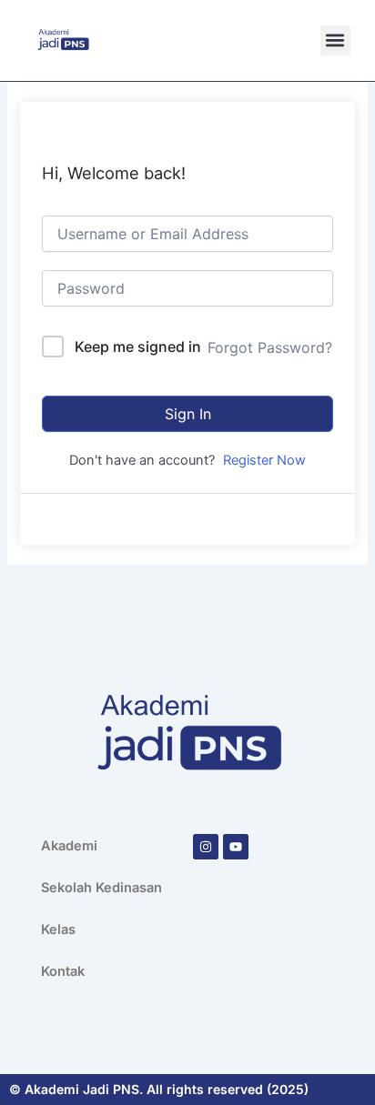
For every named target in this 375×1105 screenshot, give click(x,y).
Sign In (188, 414)
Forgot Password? (270, 347)
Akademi (69, 846)
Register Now (264, 460)
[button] (335, 40)
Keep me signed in (138, 346)
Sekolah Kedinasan (101, 887)
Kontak (63, 971)
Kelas (58, 929)
